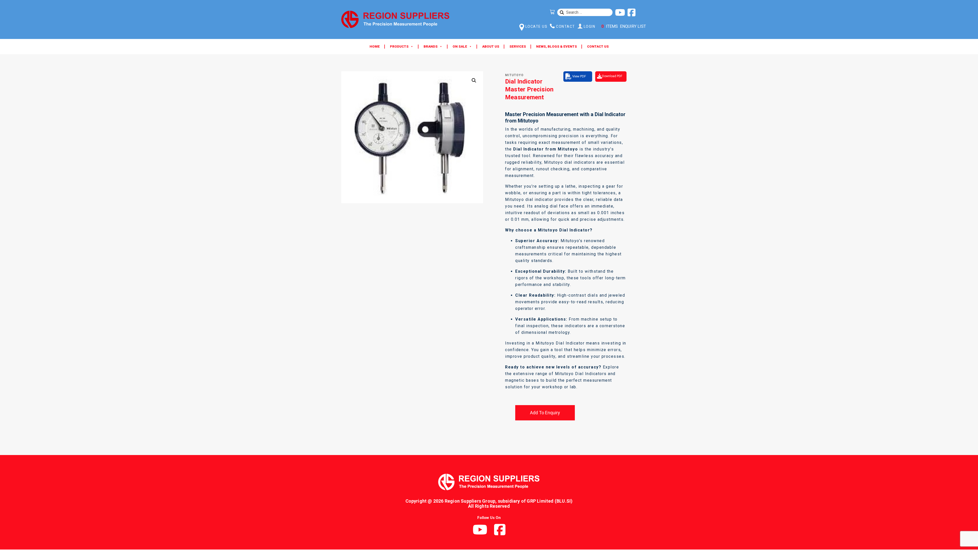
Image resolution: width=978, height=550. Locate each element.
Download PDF (612, 76)
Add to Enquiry (545, 412)
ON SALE (460, 46)
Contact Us (598, 46)
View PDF (579, 76)
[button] (474, 80)
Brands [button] (431, 46)
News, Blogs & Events (556, 46)
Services (517, 46)
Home (375, 46)
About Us (490, 46)
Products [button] (399, 46)
